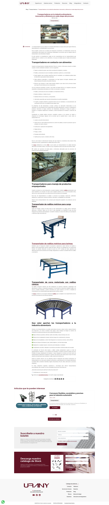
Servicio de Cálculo (66, 489)
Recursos (64, 3)
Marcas (69, 494)
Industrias (69, 496)
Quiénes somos (48, 3)
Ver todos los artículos (54, 419)
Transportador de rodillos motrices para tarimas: (52, 244)
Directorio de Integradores (79, 496)
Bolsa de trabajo (77, 494)
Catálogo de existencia (71, 483)
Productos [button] (57, 3)
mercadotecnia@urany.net (36, 492)
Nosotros (75, 489)
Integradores (77, 3)
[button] (53, 414)
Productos (68, 491)
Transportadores (33, 9)
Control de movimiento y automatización (60, 402)
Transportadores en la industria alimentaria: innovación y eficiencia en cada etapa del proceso (60, 9)
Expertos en (38, 3)
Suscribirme (62, 444)
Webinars (75, 486)
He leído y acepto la (67, 441)
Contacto (85, 3)
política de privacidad (72, 441)
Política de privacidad (57, 503)
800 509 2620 (36, 490)
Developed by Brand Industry (69, 503)
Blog (70, 3)
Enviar (70, 469)
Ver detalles (55, 409)
